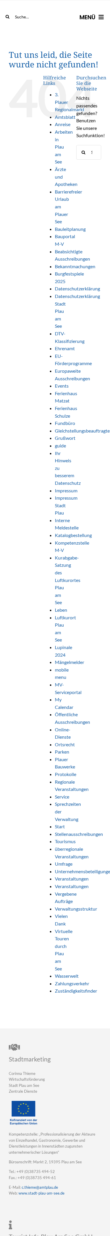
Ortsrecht (65, 744)
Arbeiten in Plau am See (64, 146)
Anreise (62, 124)
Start (60, 826)
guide (60, 445)
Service (62, 796)
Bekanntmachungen (75, 266)
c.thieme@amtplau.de (40, 1187)
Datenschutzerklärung (77, 288)
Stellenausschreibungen (79, 834)
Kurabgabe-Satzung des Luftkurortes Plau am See (67, 580)
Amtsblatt (65, 117)
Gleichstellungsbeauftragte (82, 430)
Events (62, 385)
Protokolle (65, 774)
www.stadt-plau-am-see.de (41, 1193)
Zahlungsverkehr (72, 983)
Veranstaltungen (72, 878)
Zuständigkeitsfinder (76, 990)
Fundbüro (65, 423)
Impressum (66, 490)
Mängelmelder (69, 662)
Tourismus (65, 841)
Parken (62, 751)
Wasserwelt (67, 976)
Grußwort (65, 438)
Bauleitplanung (70, 229)
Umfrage (63, 864)
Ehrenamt (65, 348)
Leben (61, 610)
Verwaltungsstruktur (76, 908)
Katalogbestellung (73, 535)
